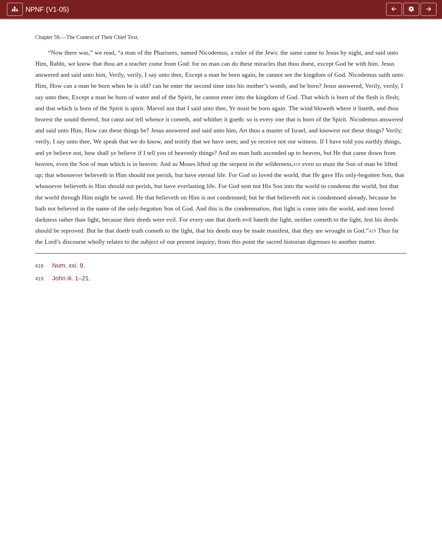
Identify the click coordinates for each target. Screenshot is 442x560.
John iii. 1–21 (70, 278)
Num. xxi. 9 (67, 265)
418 (296, 164)
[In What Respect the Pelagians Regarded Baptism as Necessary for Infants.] (394, 9)
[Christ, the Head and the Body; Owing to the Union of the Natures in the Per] (428, 9)
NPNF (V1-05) (47, 9)
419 (372, 231)
